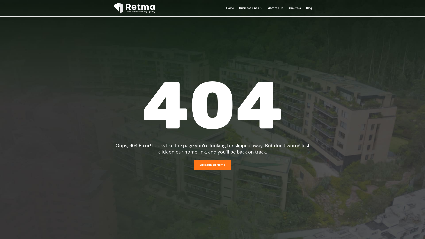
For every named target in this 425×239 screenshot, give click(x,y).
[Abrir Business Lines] (261, 8)
